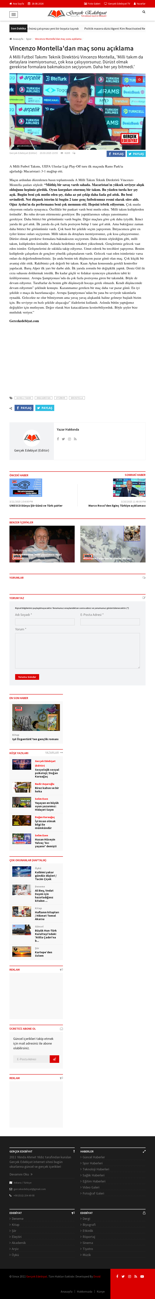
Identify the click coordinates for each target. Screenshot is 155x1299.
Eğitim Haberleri (94, 1181)
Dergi (86, 1218)
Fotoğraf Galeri (93, 1193)
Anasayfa (18, 39)
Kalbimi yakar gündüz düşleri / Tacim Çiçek (46, 875)
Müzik (87, 1255)
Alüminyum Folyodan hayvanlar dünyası (107, 558)
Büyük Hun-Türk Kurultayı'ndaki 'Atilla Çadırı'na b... (46, 936)
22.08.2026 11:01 (21, 550)
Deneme (17, 1218)
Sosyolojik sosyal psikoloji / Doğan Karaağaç (47, 773)
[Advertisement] (77, 358)
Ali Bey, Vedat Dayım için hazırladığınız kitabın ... (44, 896)
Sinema (88, 1243)
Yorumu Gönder (27, 677)
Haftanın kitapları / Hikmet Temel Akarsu (47, 915)
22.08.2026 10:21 (92, 554)
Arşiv (15, 1249)
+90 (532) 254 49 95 (24, 1195)
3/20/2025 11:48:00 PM (133, 501)
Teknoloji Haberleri (96, 1169)
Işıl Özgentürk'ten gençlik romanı (35, 739)
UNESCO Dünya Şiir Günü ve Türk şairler (35, 505)
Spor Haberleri (93, 1163)
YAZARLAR (52, 752)
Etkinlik (88, 1230)
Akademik (19, 1243)
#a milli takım (23, 397)
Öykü (15, 1255)
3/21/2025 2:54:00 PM (21, 501)
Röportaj (89, 1236)
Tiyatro (88, 1249)
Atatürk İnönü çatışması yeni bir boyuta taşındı (39, 28)
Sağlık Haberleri (94, 1175)
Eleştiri (17, 1236)
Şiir (14, 1230)
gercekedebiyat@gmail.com (30, 1189)
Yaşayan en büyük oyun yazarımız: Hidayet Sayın (47, 806)
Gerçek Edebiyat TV (119, 3)
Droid (96, 1276)
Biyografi (89, 1224)
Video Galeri (91, 1187)
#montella (77, 397)
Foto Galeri (94, 3)
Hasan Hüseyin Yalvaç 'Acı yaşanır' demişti (46, 842)
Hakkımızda (84, 1291)
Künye (101, 1291)
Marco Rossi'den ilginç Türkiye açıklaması (117, 505)
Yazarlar (141, 3)
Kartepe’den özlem (43, 953)
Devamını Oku (19, 1174)
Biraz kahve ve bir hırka (47, 789)
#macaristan (43, 397)
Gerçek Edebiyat (36, 1276)
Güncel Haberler (94, 1157)
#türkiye (60, 397)
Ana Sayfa (18, 3)
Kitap (15, 1224)
